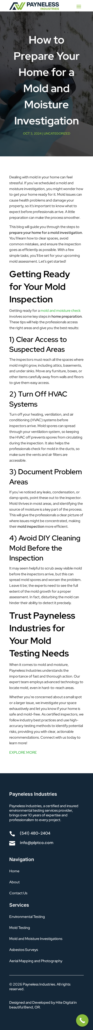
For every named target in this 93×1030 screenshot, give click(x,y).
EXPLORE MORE (23, 752)
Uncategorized (57, 133)
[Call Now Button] (82, 1020)
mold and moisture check (60, 310)
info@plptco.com (36, 842)
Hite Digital (64, 1002)
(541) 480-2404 (35, 833)
